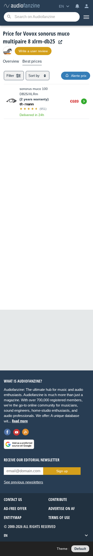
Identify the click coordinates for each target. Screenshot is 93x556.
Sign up (62, 471)
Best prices (32, 61)
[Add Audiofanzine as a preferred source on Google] (19, 444)
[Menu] (86, 17)
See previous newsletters (23, 482)
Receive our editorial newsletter (31, 460)
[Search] (9, 17)
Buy (84, 101)
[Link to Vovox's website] (59, 42)
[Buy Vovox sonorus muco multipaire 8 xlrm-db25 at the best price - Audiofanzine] (22, 5)
